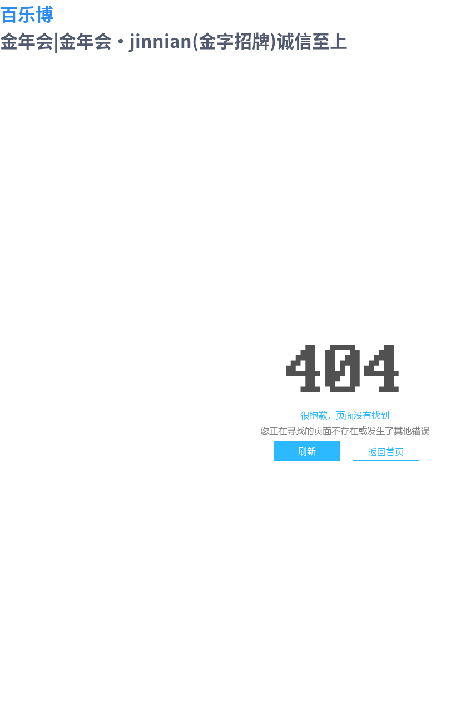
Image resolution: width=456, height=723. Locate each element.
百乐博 (26, 13)
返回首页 (386, 451)
